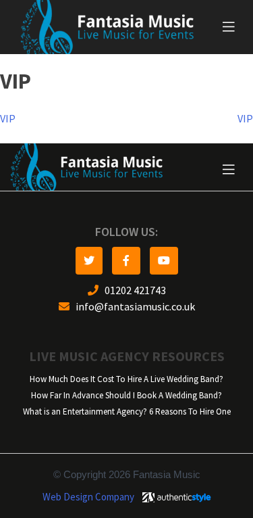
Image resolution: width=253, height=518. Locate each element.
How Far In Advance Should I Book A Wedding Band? (126, 395)
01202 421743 (132, 290)
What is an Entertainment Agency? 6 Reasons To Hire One (127, 411)
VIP (8, 119)
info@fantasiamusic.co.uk (132, 307)
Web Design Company (88, 497)
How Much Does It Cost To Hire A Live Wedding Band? (126, 379)
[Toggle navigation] (229, 27)
